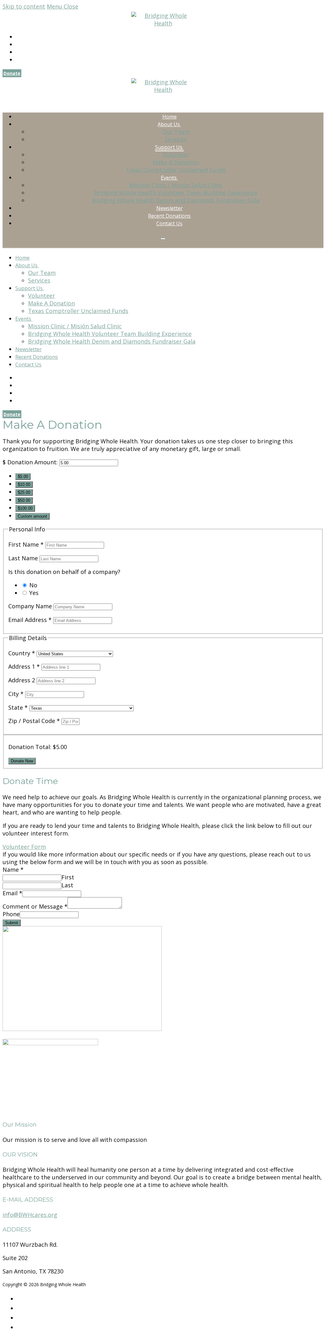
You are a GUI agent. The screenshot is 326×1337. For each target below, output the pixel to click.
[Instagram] (18, 44)
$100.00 (25, 508)
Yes (34, 593)
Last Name (23, 558)
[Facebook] (18, 37)
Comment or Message (35, 906)
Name (13, 869)
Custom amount (32, 516)
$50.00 (24, 500)
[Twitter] (18, 52)
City (16, 694)
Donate (12, 73)
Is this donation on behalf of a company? (64, 572)
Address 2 (22, 680)
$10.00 (24, 484)
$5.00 (23, 476)
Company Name (30, 606)
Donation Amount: (32, 462)
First (67, 877)
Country (21, 653)
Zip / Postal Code (34, 721)
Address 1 (24, 666)
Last (67, 885)
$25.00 (24, 492)
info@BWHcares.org (30, 1214)
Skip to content (24, 6)
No (33, 585)
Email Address (30, 620)
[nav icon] (163, 239)
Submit (11, 922)
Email (12, 893)
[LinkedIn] (18, 59)
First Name (26, 544)
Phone (11, 914)
